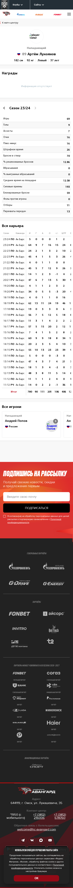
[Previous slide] (4, 108)
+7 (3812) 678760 (60, 816)
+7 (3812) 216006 (39, 816)
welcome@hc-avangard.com (36, 829)
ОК (36, 878)
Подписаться (36, 508)
